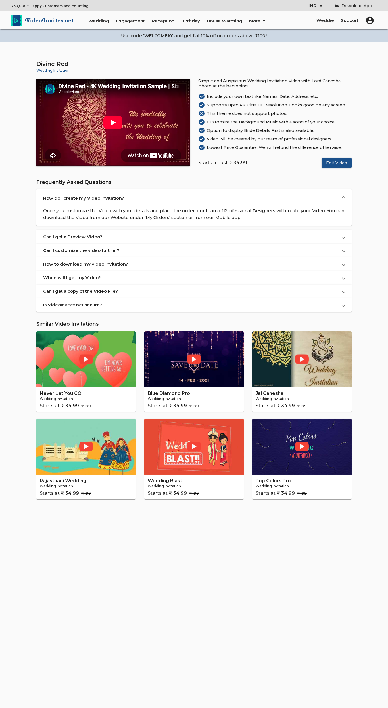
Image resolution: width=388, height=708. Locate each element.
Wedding (98, 21)
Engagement (130, 21)
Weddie (325, 20)
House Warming (224, 21)
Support (349, 20)
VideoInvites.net (49, 20)
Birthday (190, 21)
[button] (194, 198)
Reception (163, 21)
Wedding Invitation (53, 70)
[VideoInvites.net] (16, 20)
